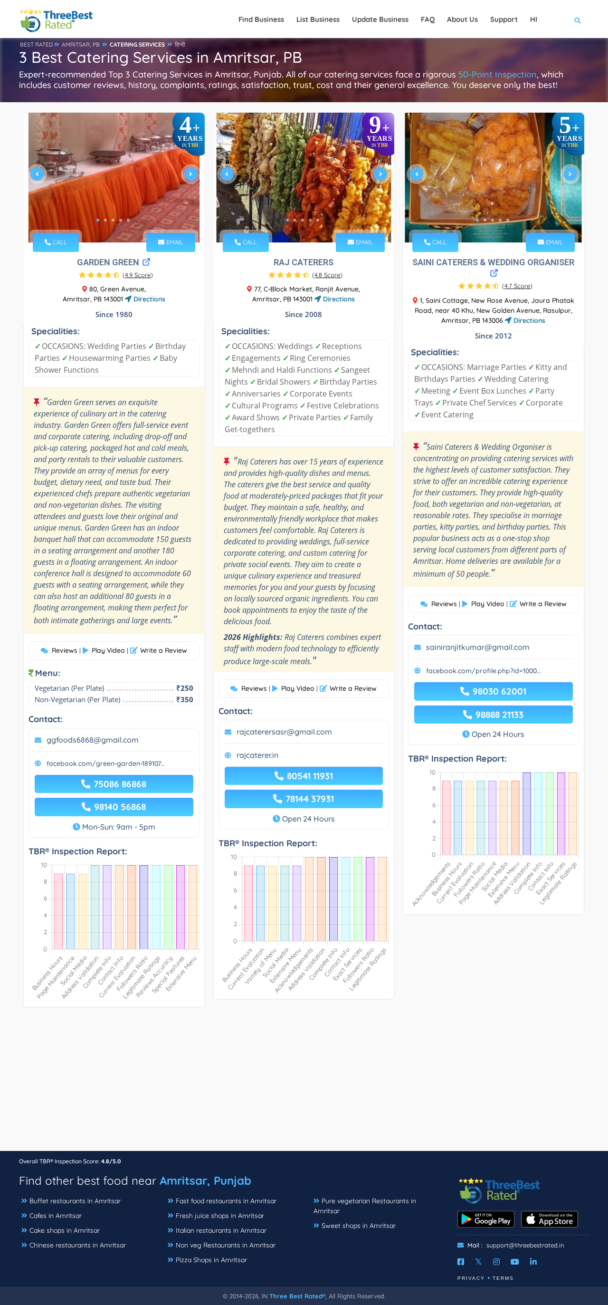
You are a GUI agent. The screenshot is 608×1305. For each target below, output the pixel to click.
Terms (503, 1278)
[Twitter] (478, 1261)
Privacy (471, 1278)
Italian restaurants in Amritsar (221, 1230)
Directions (148, 299)
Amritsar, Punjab (205, 1180)
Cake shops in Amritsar (64, 1230)
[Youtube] (515, 1261)
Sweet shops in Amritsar (359, 1225)
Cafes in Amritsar (55, 1215)
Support (504, 19)
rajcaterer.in (257, 755)
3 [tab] (113, 220)
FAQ (428, 19)
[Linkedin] (533, 1261)
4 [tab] (120, 220)
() (138, 275)
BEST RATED (36, 44)
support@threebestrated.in (525, 1245)
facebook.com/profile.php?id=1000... (483, 671)
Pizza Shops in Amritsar (211, 1260)
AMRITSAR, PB (81, 44)
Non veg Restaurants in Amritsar (226, 1245)
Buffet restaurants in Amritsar (75, 1201)
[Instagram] (496, 1261)
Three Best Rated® (297, 1296)
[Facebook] (460, 1261)
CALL (59, 242)
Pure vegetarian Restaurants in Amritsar (365, 1206)
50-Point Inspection (497, 74)
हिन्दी (180, 44)
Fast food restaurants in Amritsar (226, 1201)
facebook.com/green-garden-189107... (106, 763)
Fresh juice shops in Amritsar (220, 1215)
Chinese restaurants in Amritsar (77, 1245)
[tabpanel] (114, 177)
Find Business (261, 19)
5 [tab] (128, 220)
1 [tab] (97, 220)
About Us (462, 19)
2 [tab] (105, 220)
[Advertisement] (304, 1083)
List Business (318, 19)
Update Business (380, 19)
